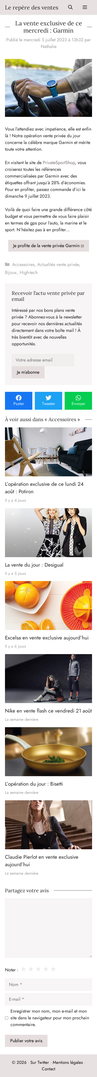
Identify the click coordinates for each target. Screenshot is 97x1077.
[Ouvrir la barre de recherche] (70, 7)
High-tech (29, 272)
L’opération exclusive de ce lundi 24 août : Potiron (44, 487)
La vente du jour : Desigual (34, 564)
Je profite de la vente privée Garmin (46, 245)
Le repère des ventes (31, 7)
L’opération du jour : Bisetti (34, 784)
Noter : (11, 970)
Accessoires (23, 264)
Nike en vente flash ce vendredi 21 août (48, 711)
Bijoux (11, 272)
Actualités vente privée (58, 264)
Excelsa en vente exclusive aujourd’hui (47, 637)
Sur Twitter (39, 1062)
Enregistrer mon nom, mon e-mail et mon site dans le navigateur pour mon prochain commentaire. (49, 1018)
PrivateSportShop (59, 162)
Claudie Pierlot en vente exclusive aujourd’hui (41, 860)
